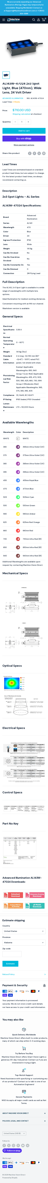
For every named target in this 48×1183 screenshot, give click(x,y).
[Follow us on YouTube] (23, 1145)
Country (6, 926)
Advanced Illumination (12, 98)
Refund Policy (8, 974)
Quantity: (6, 122)
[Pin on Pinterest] (34, 153)
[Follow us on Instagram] (13, 1145)
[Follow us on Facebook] (4, 1145)
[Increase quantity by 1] (28, 121)
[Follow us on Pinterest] (18, 1145)
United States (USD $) (12, 1133)
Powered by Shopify (9, 1178)
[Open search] (33, 19)
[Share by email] (44, 153)
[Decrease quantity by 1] (15, 121)
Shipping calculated (21, 114)
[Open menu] (3, 20)
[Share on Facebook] (30, 153)
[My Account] (38, 19)
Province (6, 937)
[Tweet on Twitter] (39, 153)
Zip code (6, 948)
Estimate (10, 963)
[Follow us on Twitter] (9, 1145)
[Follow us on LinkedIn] (27, 1145)
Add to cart (24, 130)
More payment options (24, 145)
